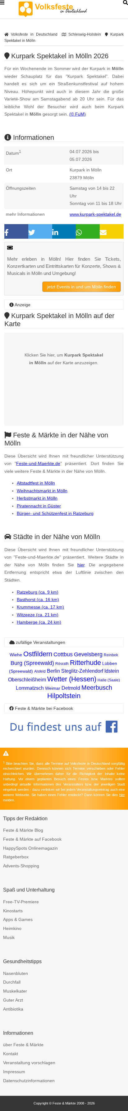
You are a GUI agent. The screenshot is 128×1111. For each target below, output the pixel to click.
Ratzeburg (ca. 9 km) (37, 592)
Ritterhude (85, 662)
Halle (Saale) (109, 680)
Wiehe (16, 654)
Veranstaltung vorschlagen (29, 1062)
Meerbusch (96, 687)
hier (81, 564)
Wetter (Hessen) (71, 679)
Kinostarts (13, 910)
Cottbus (63, 654)
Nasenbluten (15, 973)
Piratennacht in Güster (39, 505)
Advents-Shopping (21, 865)
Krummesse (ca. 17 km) (40, 606)
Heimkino (12, 928)
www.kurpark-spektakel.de (95, 214)
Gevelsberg (88, 654)
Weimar (52, 688)
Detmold (71, 688)
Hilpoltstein (63, 696)
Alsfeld (40, 671)
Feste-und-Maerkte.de (38, 463)
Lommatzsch (30, 688)
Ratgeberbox (16, 856)
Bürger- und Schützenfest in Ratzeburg (55, 513)
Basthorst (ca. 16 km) (38, 599)
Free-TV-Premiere (21, 901)
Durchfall (12, 982)
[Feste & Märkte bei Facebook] (64, 737)
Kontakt (10, 1053)
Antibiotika (13, 1009)
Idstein (111, 671)
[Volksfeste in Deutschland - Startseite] (62, 9)
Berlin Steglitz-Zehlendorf (75, 671)
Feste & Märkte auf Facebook (32, 839)
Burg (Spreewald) (32, 663)
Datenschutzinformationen (29, 1080)
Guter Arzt (13, 1000)
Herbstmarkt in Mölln (37, 498)
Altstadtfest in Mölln (36, 482)
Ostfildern (37, 654)
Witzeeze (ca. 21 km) (37, 614)
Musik (9, 937)
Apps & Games (18, 919)
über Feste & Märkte (23, 1044)
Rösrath (62, 664)
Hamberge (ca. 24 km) (39, 622)
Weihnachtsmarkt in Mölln (42, 490)
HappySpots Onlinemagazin (30, 848)
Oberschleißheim (27, 679)
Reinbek (111, 655)
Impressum (14, 1071)
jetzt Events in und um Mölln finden (81, 286)
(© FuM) (77, 114)
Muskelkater (15, 991)
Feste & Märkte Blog (23, 830)
